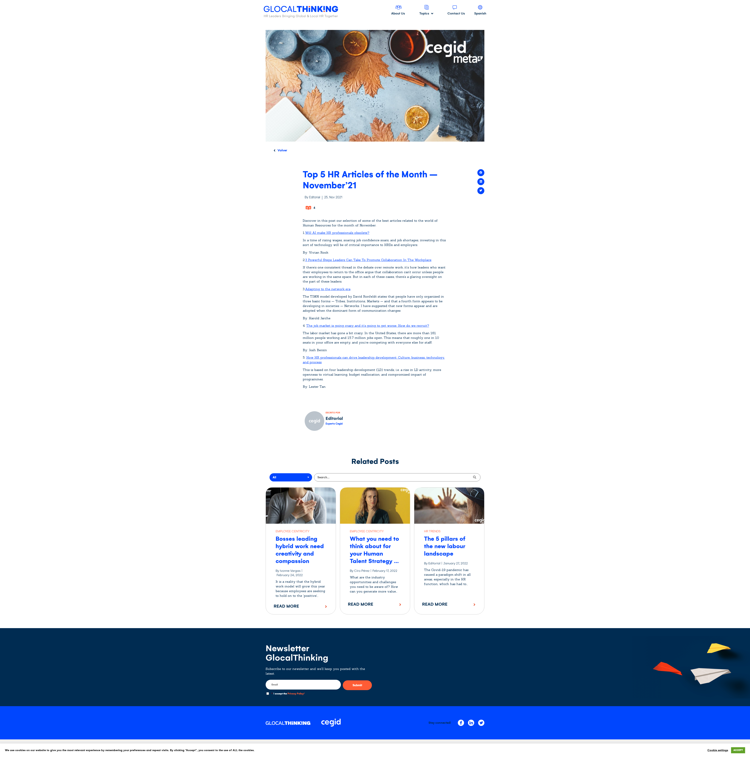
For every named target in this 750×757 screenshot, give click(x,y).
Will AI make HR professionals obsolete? (337, 233)
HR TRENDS (432, 531)
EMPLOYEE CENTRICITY (292, 531)
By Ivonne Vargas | (289, 571)
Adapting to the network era (327, 289)
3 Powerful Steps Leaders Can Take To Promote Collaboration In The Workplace (368, 260)
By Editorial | (433, 563)
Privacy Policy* (296, 693)
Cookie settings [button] (717, 750)
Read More (286, 606)
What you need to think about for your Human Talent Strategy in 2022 (374, 553)
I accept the (288, 693)
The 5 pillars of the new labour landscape (444, 546)
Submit (357, 685)
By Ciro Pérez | (360, 571)
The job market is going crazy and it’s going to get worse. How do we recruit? (367, 326)
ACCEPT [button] (738, 750)
